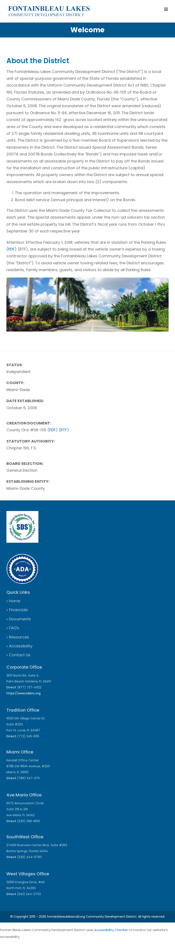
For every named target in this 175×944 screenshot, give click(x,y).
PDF (52, 430)
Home (14, 601)
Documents (20, 619)
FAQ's (14, 628)
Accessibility (20, 646)
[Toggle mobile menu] (166, 9)
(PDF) (11, 249)
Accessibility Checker (111, 930)
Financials (18, 609)
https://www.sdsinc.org (23, 693)
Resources (19, 637)
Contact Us (20, 655)
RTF (63, 430)
